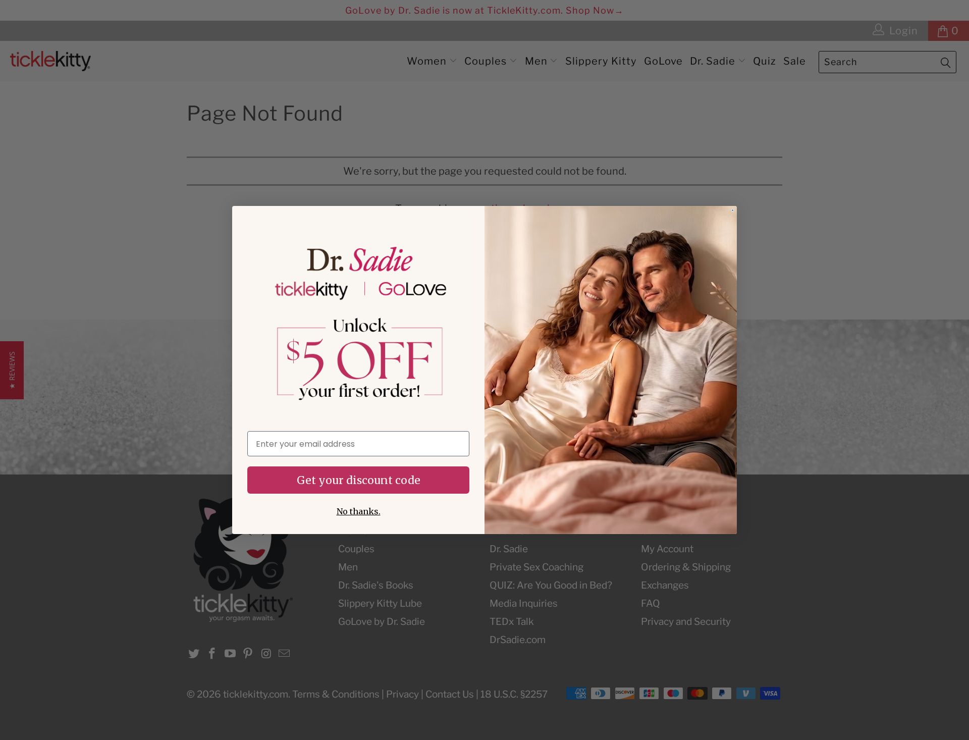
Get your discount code (358, 480)
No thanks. (359, 511)
